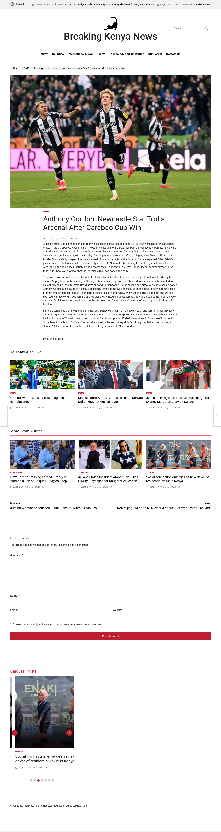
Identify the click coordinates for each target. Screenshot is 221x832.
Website (117, 610)
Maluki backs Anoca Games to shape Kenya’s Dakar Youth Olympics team (110, 400)
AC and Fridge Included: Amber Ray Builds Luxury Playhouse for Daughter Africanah (87, 4)
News (44, 54)
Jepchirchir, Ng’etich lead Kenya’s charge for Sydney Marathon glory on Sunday (177, 400)
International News (80, 54)
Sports (101, 54)
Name (14, 595)
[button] (31, 780)
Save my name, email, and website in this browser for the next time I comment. (57, 624)
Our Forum (155, 54)
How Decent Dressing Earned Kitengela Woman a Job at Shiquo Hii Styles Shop (38, 479)
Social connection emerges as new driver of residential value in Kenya (177, 479)
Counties (58, 54)
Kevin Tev (37, 4)
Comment (16, 555)
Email (14, 610)
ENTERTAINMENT (16, 472)
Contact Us (173, 54)
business (150, 472)
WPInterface (80, 805)
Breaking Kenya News (110, 36)
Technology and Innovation (126, 54)
